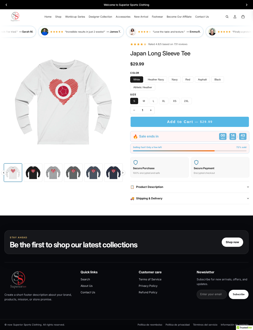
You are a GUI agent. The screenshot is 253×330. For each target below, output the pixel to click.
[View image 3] (53, 172)
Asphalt (202, 79)
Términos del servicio (205, 324)
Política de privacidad (178, 324)
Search (85, 279)
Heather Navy (156, 79)
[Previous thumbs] (3, 172)
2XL (186, 101)
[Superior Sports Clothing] (39, 279)
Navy (175, 79)
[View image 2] (33, 172)
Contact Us (88, 292)
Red (187, 79)
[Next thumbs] (122, 172)
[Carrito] (243, 17)
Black (217, 79)
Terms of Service (150, 279)
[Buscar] (227, 17)
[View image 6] (113, 172)
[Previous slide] (6, 4)
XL (163, 101)
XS (174, 101)
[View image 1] (13, 172)
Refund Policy (148, 292)
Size (133, 94)
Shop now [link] (232, 242)
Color (134, 72)
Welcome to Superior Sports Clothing (126, 4)
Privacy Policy (148, 286)
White (136, 79)
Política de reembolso (150, 324)
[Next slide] (246, 4)
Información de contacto (235, 324)
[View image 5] (93, 172)
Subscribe (238, 294)
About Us (87, 286)
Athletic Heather (142, 87)
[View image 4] (73, 172)
